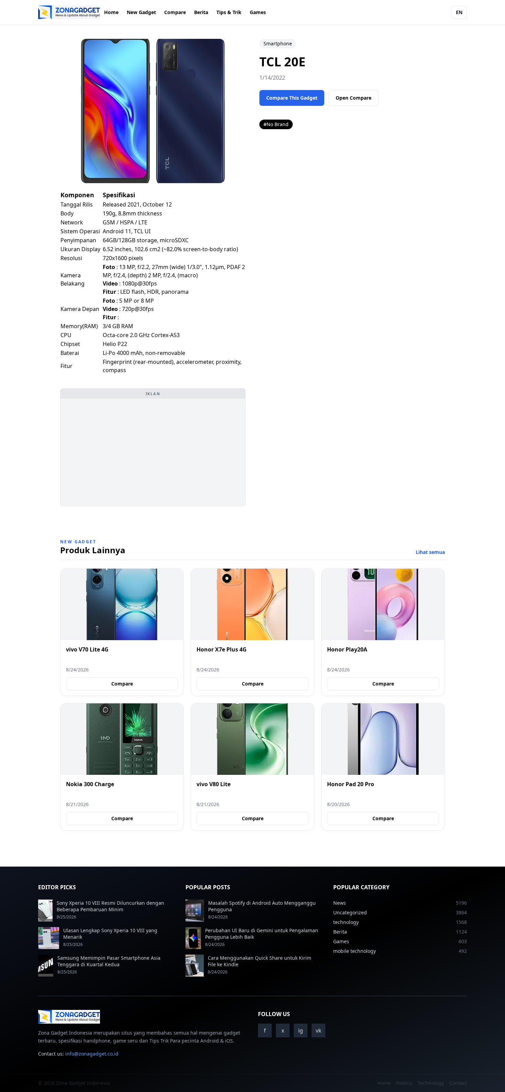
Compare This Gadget (291, 97)
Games (258, 12)
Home (111, 12)
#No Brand (276, 124)
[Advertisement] (153, 452)
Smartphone (277, 43)
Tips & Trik (229, 12)
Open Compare (353, 97)
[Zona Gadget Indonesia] (69, 12)
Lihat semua (430, 552)
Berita (201, 12)
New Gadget (141, 12)
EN (459, 12)
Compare (175, 12)
